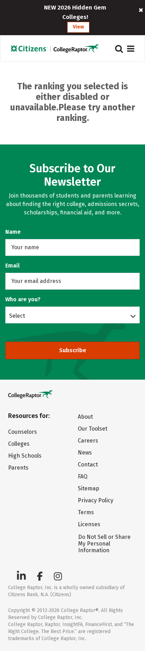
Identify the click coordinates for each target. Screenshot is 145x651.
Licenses (89, 524)
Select (17, 315)
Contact (88, 464)
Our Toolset (92, 428)
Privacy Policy (95, 500)
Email (12, 265)
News (85, 452)
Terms (86, 512)
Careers (88, 440)
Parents (18, 467)
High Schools (25, 455)
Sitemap (88, 488)
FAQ (82, 476)
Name (13, 231)
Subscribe (72, 350)
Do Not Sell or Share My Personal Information (104, 544)
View (78, 27)
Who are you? (22, 299)
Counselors (22, 431)
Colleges (19, 443)
